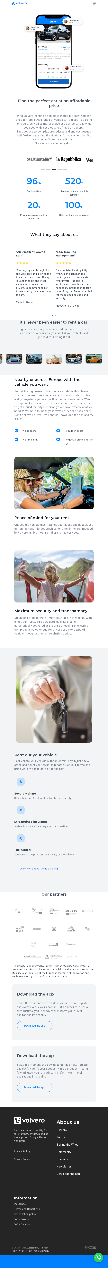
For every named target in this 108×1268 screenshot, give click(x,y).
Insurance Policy (41, 1251)
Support (62, 1137)
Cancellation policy (25, 1214)
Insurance (20, 1203)
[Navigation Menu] (94, 3)
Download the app (68, 1173)
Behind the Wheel (68, 1144)
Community (64, 1152)
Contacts (62, 1159)
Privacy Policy (22, 1151)
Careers (62, 1130)
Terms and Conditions (27, 1208)
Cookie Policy (22, 1159)
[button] (52, 315)
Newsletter (64, 1166)
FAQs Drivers (21, 1219)
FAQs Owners (22, 1224)
